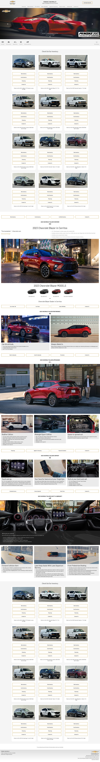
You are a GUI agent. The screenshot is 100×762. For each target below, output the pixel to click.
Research (24, 6)
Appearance (15, 44)
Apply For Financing (53, 6)
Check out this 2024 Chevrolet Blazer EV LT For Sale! (50, 89)
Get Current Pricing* (5, 233)
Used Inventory (24, 77)
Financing (24, 80)
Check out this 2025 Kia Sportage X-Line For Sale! (24, 206)
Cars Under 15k (13, 306)
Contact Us (76, 6)
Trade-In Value (62, 6)
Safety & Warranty (27, 44)
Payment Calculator (62, 450)
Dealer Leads (96, 755)
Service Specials (37, 491)
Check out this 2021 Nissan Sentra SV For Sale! (76, 206)
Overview (2, 44)
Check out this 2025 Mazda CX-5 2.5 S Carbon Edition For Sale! (50, 207)
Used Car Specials (37, 355)
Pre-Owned (37, 6)
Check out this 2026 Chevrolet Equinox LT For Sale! (76, 88)
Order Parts (62, 491)
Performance (8, 44)
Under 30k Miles (44, 6)
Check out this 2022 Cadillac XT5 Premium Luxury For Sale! (23, 89)
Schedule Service (13, 491)
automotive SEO (92, 758)
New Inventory (30, 6)
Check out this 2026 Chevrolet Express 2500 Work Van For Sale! (50, 128)
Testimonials (69, 6)
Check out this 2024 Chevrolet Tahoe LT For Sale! (50, 166)
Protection (62, 355)
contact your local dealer (59, 747)
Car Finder (38, 306)
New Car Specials (13, 355)
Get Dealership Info (87, 2)
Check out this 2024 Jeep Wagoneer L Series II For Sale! (76, 167)
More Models (96, 44)
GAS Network (83, 758)
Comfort (20, 44)
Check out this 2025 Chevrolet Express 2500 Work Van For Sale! (24, 128)
